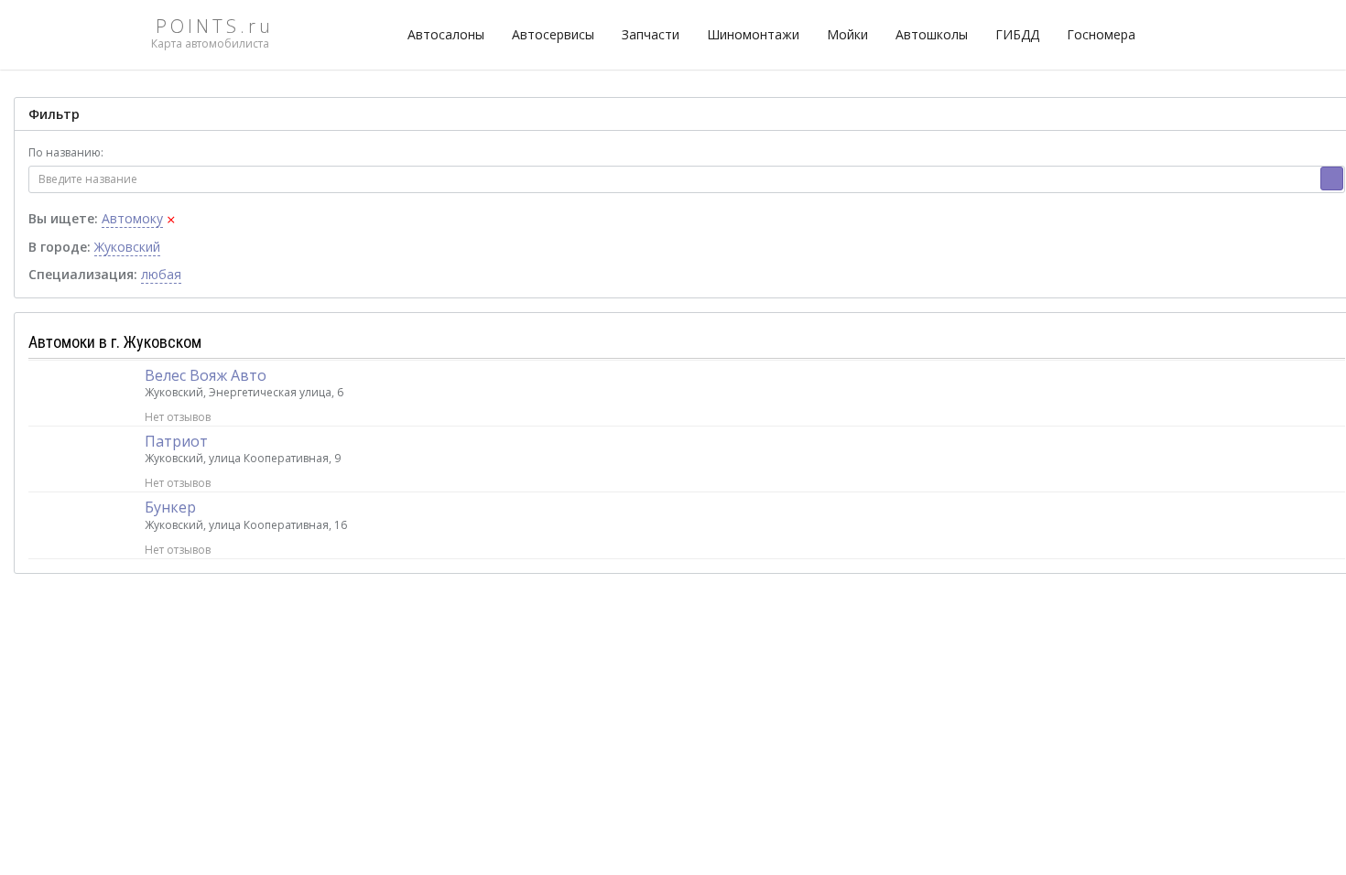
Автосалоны (445, 34)
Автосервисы (553, 34)
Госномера (1101, 34)
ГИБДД (1017, 34)
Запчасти (650, 34)
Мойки (847, 34)
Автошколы (932, 34)
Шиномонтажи (753, 34)
